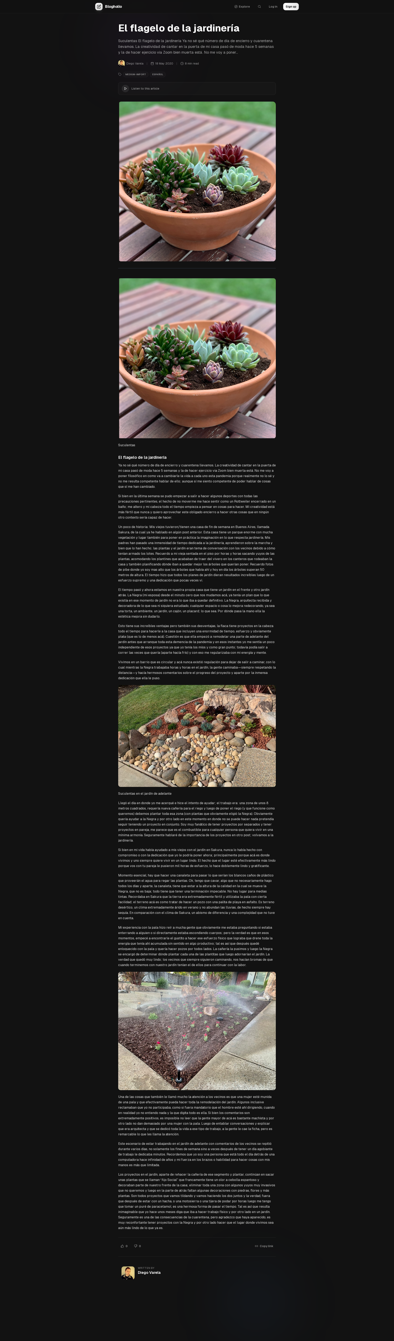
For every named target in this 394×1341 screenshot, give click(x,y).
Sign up (291, 6)
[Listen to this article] (125, 88)
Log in (273, 6)
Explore (244, 6)
